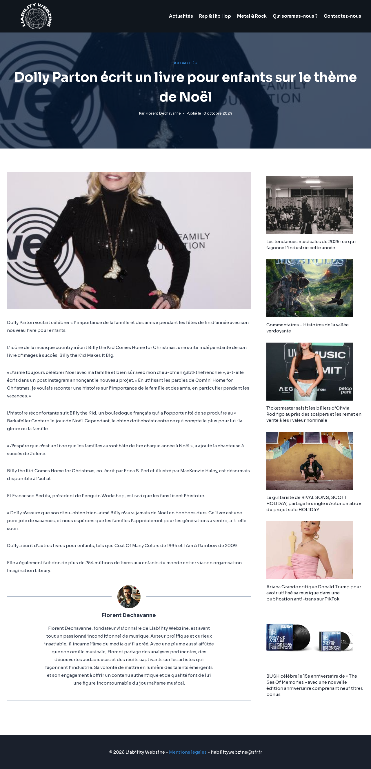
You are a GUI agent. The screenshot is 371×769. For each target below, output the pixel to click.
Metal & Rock (252, 16)
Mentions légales (188, 752)
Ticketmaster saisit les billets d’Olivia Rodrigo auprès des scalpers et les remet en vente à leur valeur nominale (313, 414)
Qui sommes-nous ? (295, 16)
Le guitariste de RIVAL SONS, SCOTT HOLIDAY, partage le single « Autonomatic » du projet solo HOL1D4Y (313, 503)
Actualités (181, 16)
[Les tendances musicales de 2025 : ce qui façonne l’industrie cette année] (315, 205)
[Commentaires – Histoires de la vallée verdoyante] (315, 288)
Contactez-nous (342, 16)
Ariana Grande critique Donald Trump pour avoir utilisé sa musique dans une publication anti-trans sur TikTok (313, 593)
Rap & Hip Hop (215, 16)
